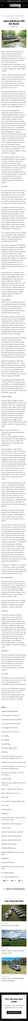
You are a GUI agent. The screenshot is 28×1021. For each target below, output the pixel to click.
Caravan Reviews (8, 16)
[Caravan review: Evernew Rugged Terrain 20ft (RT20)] (14, 965)
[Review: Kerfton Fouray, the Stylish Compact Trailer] (14, 938)
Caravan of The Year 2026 (10, 925)
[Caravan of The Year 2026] (14, 913)
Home (3, 16)
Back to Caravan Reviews (15, 889)
